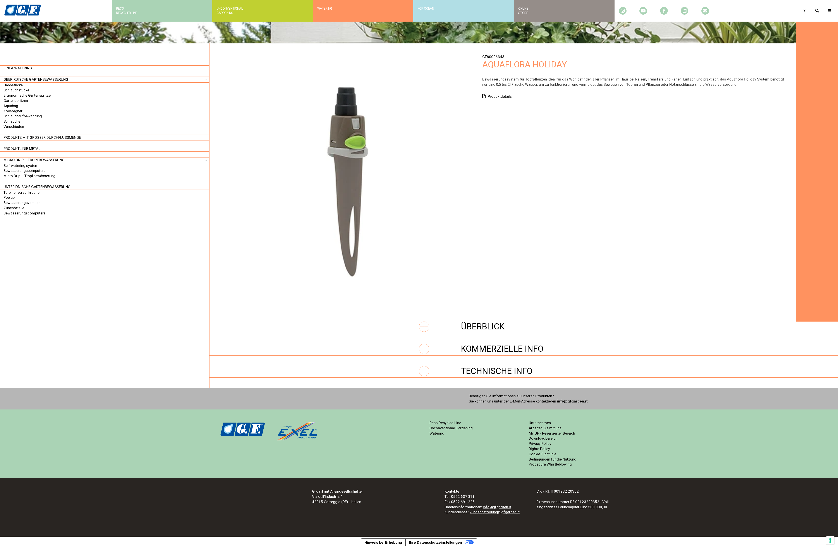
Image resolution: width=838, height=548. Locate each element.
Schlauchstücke (16, 90)
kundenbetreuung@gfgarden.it (495, 512)
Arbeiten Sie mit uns (545, 428)
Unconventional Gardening (451, 428)
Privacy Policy (540, 443)
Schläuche (11, 121)
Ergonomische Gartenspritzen (28, 95)
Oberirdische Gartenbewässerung (35, 79)
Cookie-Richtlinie (542, 454)
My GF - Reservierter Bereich (552, 433)
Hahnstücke (13, 85)
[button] (805, 10)
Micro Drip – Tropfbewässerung (34, 160)
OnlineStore (523, 11)
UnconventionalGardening (230, 11)
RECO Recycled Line (126, 11)
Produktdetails (500, 96)
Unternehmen (540, 423)
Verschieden (13, 126)
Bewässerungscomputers (24, 170)
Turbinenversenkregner (22, 192)
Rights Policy (539, 449)
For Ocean (426, 8)
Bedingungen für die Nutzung (552, 459)
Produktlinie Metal (21, 148)
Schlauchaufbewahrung (22, 116)
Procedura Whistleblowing (550, 464)
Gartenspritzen (15, 100)
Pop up (9, 197)
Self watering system (20, 165)
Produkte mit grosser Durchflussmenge (42, 137)
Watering (324, 8)
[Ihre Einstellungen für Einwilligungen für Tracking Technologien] (830, 540)
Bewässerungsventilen (21, 202)
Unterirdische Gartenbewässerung (36, 187)
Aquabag (10, 106)
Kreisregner (12, 111)
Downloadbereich (543, 438)
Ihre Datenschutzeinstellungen (435, 542)
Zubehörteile (13, 208)
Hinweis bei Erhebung (383, 542)
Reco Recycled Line (445, 423)
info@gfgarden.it (572, 401)
